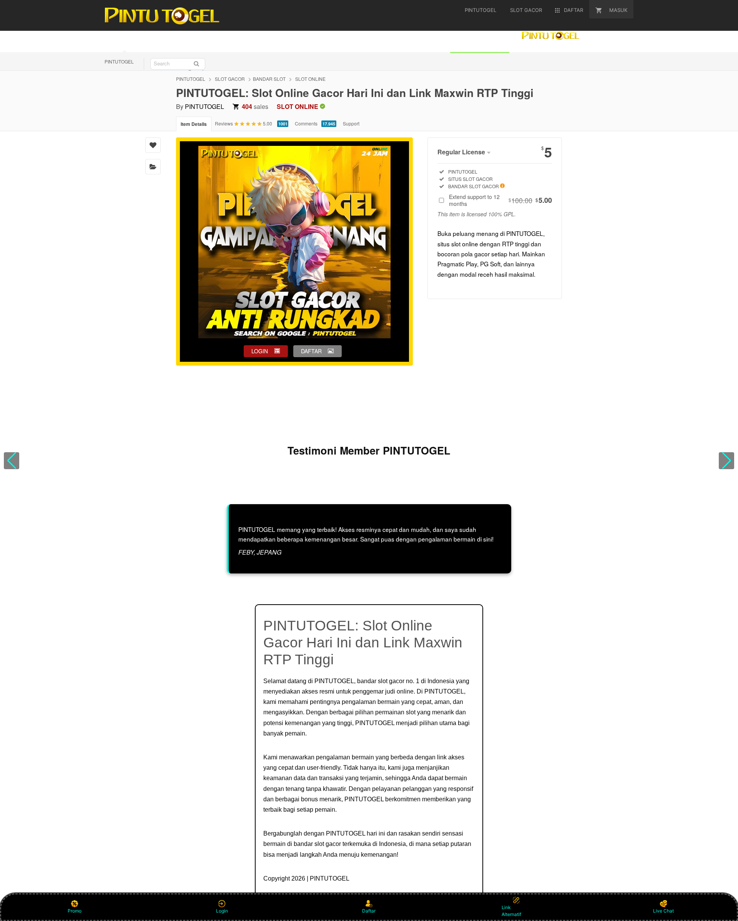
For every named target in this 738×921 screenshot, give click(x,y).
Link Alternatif (511, 910)
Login (222, 911)
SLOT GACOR (230, 78)
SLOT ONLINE (310, 78)
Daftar (369, 911)
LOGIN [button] (259, 351)
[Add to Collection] (153, 166)
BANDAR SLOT (269, 78)
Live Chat (663, 911)
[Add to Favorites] (153, 145)
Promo (74, 911)
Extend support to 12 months (500, 200)
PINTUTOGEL (119, 61)
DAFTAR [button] (311, 351)
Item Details (194, 123)
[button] (11, 460)
